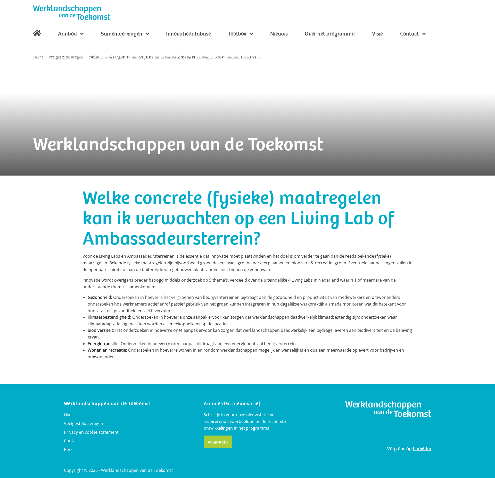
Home (37, 34)
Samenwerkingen (122, 33)
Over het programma (330, 33)
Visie (377, 33)
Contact (410, 33)
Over (68, 415)
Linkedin (422, 448)
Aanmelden (218, 442)
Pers (68, 449)
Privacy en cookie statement (91, 432)
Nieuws (279, 33)
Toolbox (238, 33)
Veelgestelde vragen (65, 56)
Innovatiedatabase (188, 33)
